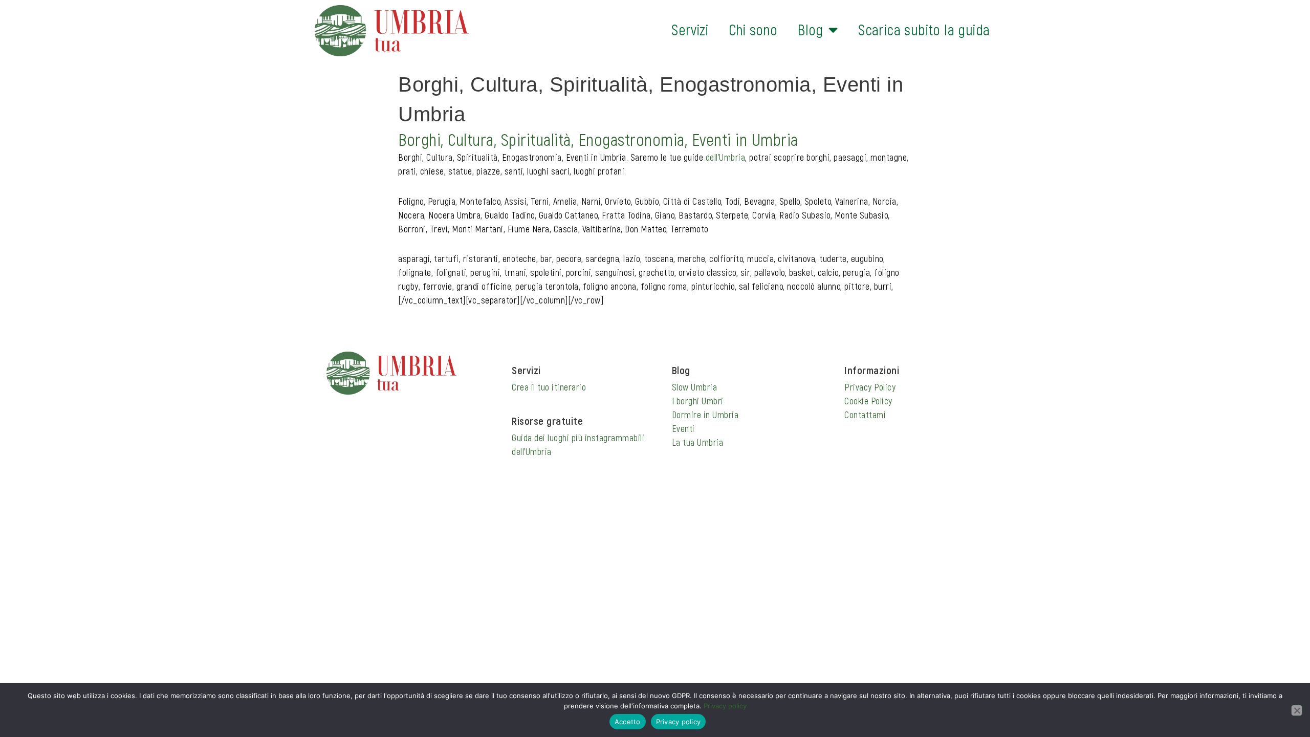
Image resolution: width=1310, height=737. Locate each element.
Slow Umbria (694, 387)
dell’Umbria (726, 157)
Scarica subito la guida (924, 29)
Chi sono (753, 29)
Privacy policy (725, 706)
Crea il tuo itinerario (549, 387)
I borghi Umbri (698, 400)
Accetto (628, 722)
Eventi (683, 428)
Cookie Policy (868, 400)
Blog (810, 29)
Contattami (865, 414)
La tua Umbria (698, 442)
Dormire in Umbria (705, 414)
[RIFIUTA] (1296, 710)
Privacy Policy (870, 387)
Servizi (689, 29)
